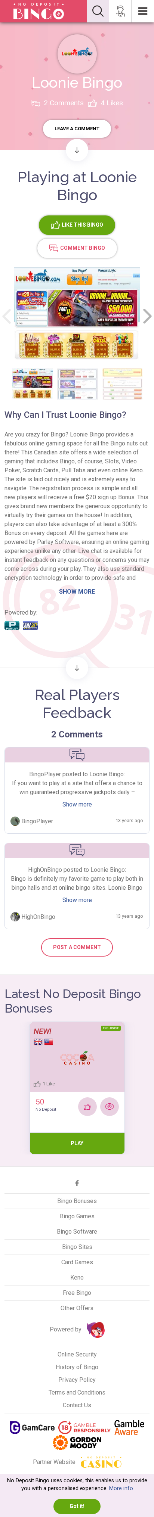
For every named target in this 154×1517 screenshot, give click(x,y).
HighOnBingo (45, 869)
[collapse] (98, 11)
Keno (77, 1277)
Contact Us (77, 1405)
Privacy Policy (77, 1379)
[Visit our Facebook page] (77, 1183)
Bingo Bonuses (77, 1200)
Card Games (77, 1262)
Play (77, 1143)
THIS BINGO (82, 224)
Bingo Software (77, 1231)
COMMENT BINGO (82, 248)
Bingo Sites (77, 1246)
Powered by (66, 1329)
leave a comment (77, 128)
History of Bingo (77, 1367)
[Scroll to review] (77, 150)
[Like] (87, 1106)
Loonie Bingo (106, 774)
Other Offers (77, 1308)
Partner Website (55, 1461)
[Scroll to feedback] (77, 668)
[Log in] (120, 11)
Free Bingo (77, 1292)
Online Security (77, 1354)
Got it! (77, 1506)
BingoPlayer (45, 774)
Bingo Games (77, 1216)
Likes (112, 103)
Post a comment (77, 947)
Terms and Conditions (77, 1392)
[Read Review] (109, 1106)
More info (121, 1488)
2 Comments (63, 103)
